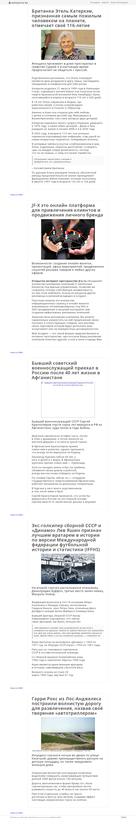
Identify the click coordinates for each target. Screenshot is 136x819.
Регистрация (122, 2)
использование (45, 817)
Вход (113, 2)
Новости (105, 2)
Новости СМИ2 (16, 195)
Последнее (95, 2)
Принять (123, 817)
